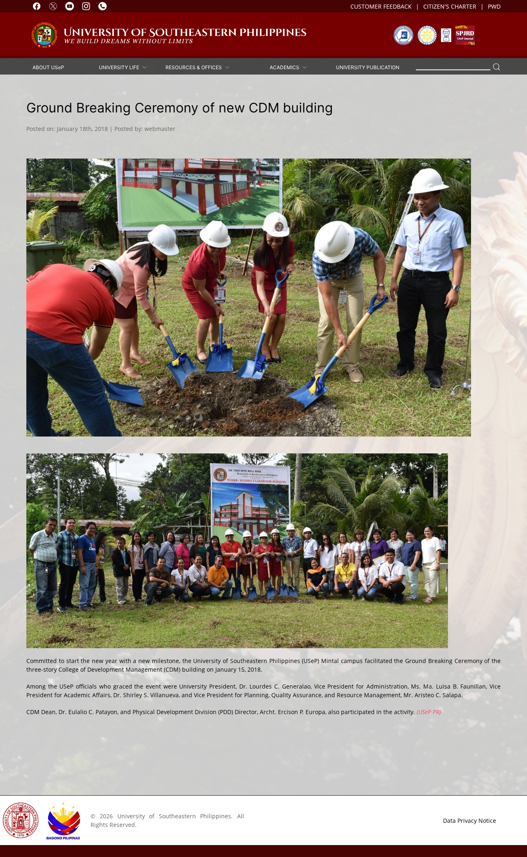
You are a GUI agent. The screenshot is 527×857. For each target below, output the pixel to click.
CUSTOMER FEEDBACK (381, 6)
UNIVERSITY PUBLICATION (367, 67)
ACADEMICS (286, 67)
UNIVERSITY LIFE (120, 67)
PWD (494, 6)
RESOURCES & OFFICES (195, 67)
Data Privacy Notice (469, 820)
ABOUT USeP (48, 67)
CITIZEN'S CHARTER (449, 6)
